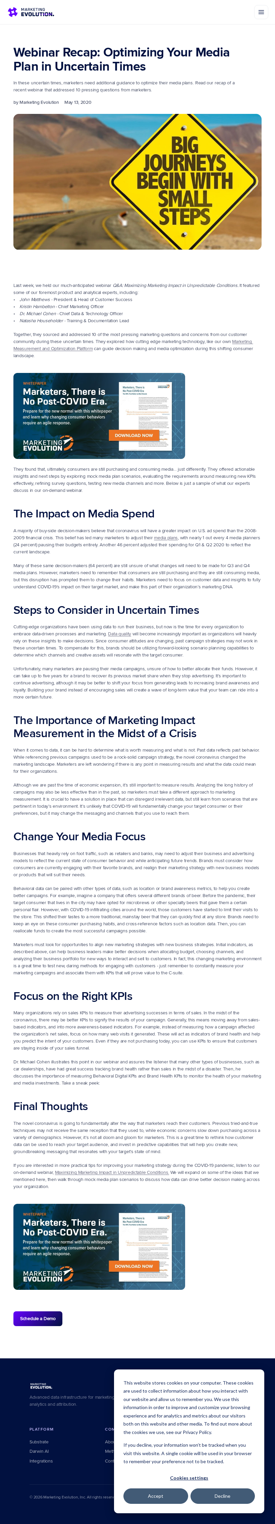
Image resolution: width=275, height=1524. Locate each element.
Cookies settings (189, 1478)
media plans (166, 538)
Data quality (119, 634)
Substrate (39, 1442)
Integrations (41, 1461)
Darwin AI (39, 1451)
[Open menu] (261, 12)
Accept (155, 1496)
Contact (112, 1461)
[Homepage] (31, 12)
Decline (222, 1496)
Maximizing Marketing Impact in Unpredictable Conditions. (112, 1172)
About (111, 1442)
